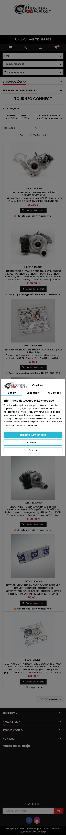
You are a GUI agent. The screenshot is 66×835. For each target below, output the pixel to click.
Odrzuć (33, 450)
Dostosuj (32, 442)
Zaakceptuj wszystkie (33, 434)
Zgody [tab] (12, 392)
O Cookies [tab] (54, 392)
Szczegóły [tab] (33, 392)
